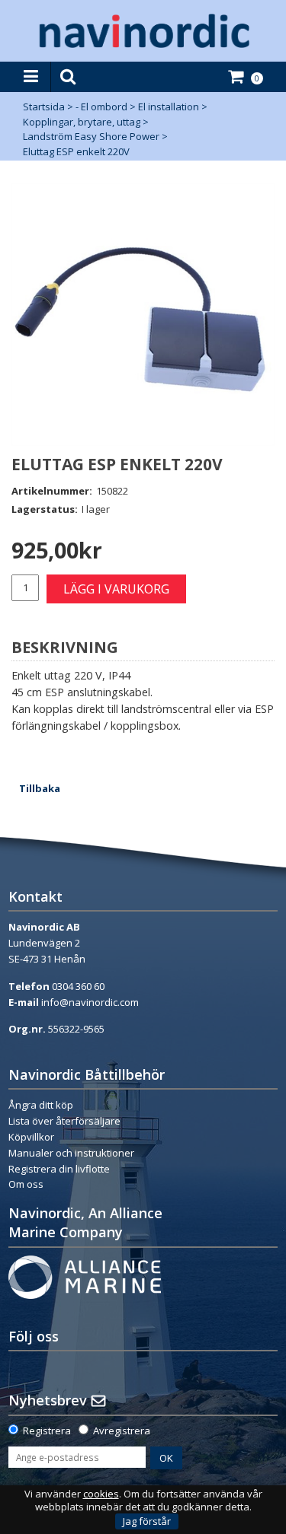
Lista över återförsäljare (64, 1121)
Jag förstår (147, 1521)
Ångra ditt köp (40, 1105)
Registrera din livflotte (59, 1169)
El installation (168, 106)
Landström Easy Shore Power (91, 136)
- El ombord (101, 106)
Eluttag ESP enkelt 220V (76, 151)
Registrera (47, 1430)
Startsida (44, 106)
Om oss (25, 1184)
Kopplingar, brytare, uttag (81, 122)
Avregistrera (121, 1430)
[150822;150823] (143, 314)
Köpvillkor (31, 1137)
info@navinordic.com (90, 1002)
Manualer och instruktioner (72, 1153)
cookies (101, 1494)
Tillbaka (39, 788)
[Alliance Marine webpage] (84, 1276)
